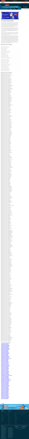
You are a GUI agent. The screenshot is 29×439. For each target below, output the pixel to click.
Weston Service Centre (3, 434)
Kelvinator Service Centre (3, 432)
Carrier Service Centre (10, 432)
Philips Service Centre (10, 433)
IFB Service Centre (3, 433)
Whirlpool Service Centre (10, 434)
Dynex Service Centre (10, 437)
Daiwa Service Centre (10, 436)
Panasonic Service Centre (3, 429)
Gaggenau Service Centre (3, 437)
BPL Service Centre (3, 435)
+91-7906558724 (25, 2)
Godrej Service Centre (3, 430)
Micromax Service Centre (10, 430)
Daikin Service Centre (10, 435)
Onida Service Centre (10, 429)
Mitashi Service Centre (10, 428)
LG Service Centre (3, 428)
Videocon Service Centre (3, 431)
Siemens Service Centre (3, 438)
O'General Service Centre (3, 427)
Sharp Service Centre (10, 431)
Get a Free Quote (23, 428)
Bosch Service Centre (10, 427)
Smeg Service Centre (3, 436)
